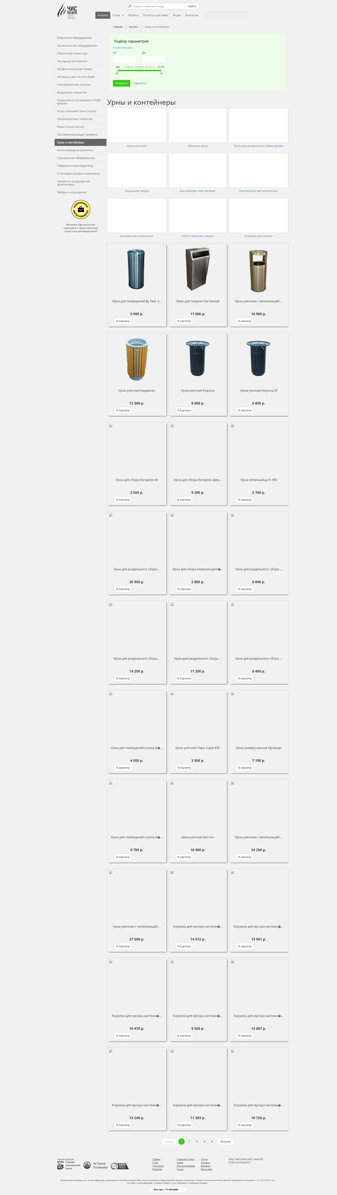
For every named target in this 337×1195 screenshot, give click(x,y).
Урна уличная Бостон (197, 837)
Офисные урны (197, 146)
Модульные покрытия (72, 92)
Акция (177, 15)
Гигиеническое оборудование (77, 45)
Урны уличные (137, 146)
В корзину (123, 321)
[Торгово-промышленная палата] (70, 1165)
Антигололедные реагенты (75, 150)
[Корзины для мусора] (258, 215)
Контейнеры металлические (258, 191)
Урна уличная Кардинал (136, 390)
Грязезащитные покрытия (74, 119)
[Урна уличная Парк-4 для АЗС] (198, 716)
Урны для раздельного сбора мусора (258, 146)
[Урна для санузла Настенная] (198, 269)
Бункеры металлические (136, 236)
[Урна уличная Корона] (198, 359)
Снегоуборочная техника (74, 84)
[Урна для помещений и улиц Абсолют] (136, 805)
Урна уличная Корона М (258, 390)
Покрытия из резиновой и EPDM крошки (79, 101)
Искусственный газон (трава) (76, 111)
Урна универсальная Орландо (259, 748)
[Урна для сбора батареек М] (136, 448)
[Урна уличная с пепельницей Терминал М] (258, 805)
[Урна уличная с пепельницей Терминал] (136, 895)
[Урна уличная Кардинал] (136, 359)
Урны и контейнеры (70, 142)
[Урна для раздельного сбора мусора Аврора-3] (136, 537)
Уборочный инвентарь (72, 53)
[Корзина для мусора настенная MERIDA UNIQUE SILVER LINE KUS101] (198, 984)
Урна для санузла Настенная (197, 301)
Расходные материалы (72, 61)
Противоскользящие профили (77, 134)
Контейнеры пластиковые (197, 191)
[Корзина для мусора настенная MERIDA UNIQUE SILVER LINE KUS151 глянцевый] (136, 984)
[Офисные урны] (197, 125)
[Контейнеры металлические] (258, 170)
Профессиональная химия (74, 69)
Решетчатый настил (70, 127)
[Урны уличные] (137, 125)
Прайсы (133, 15)
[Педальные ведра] (137, 170)
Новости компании (186, 1166)
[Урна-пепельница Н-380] (258, 448)
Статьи (180, 1169)
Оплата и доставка (155, 15)
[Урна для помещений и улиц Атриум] (136, 716)
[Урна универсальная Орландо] (258, 716)
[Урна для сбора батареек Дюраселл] (198, 448)
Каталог (103, 15)
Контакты (191, 15)
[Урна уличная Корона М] (258, 359)
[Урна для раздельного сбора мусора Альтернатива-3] (258, 627)
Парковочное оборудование (76, 158)
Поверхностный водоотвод (75, 166)
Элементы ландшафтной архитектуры (73, 182)
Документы (158, 1166)
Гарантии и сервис (185, 1159)
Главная (156, 1159)
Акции (180, 1162)
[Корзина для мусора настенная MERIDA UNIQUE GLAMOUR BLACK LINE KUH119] (258, 895)
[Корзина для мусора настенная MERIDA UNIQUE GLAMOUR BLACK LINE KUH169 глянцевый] (198, 895)
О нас (117, 15)
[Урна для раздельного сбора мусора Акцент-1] (258, 537)
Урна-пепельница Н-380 (258, 480)
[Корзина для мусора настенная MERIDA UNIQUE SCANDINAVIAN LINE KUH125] (136, 1073)
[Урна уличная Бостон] (198, 805)
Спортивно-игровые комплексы (78, 173)
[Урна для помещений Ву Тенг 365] (136, 269)
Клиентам (157, 1169)
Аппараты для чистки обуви (76, 77)
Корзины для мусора (258, 236)
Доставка (205, 1162)
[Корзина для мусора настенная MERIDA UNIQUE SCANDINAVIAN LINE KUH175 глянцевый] (258, 984)
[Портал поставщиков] (96, 1165)
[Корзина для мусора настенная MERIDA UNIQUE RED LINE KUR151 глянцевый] (198, 1073)
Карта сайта (206, 1169)
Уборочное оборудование (74, 38)
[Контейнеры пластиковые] (197, 170)
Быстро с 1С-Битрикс (166, 1189)
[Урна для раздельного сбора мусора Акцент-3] (198, 627)
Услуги (204, 1159)
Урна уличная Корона (197, 390)
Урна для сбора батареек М (137, 480)
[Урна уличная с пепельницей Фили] (258, 269)
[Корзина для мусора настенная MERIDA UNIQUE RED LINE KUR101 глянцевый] (258, 1073)
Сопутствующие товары (198, 236)
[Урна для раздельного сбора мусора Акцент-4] (136, 627)
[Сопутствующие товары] (197, 215)
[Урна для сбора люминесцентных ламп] (198, 537)
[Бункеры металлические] (137, 215)
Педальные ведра (137, 191)
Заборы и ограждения (72, 192)
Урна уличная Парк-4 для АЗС (197, 748)
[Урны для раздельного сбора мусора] (258, 125)
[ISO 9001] (120, 1165)
